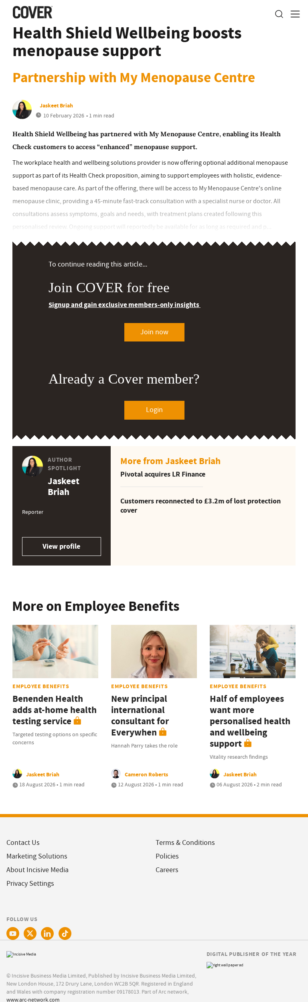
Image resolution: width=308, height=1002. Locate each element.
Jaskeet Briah (56, 105)
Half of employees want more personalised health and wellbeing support (250, 721)
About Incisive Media (37, 870)
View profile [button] (61, 546)
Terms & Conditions (185, 842)
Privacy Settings (30, 883)
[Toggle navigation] (293, 14)
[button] (279, 14)
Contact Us (23, 842)
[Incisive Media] (21, 953)
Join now (154, 332)
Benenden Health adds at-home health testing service (54, 710)
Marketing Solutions (36, 856)
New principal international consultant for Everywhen (140, 716)
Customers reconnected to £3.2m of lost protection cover (200, 505)
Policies (167, 856)
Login (154, 409)
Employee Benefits (40, 686)
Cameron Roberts (146, 774)
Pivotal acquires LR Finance (162, 474)
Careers (167, 870)
